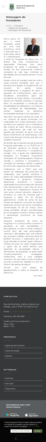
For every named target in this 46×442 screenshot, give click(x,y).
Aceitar (38, 431)
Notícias (9, 378)
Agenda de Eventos (15, 345)
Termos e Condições (34, 426)
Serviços (9, 383)
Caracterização (12, 351)
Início (8, 26)
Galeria (8, 356)
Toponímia (10, 389)
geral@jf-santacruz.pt (20, 311)
